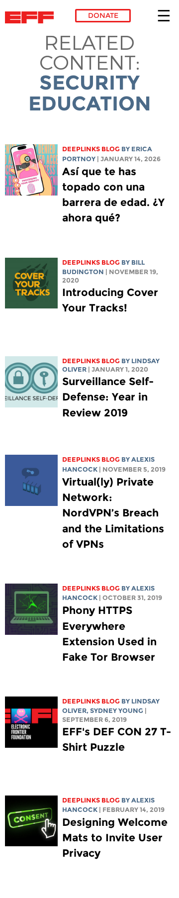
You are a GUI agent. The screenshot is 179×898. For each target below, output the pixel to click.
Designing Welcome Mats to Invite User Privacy (115, 837)
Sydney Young (116, 710)
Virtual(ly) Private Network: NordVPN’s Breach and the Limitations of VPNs (113, 513)
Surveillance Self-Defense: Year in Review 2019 (108, 396)
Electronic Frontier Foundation (32, 17)
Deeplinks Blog (91, 149)
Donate (103, 15)
